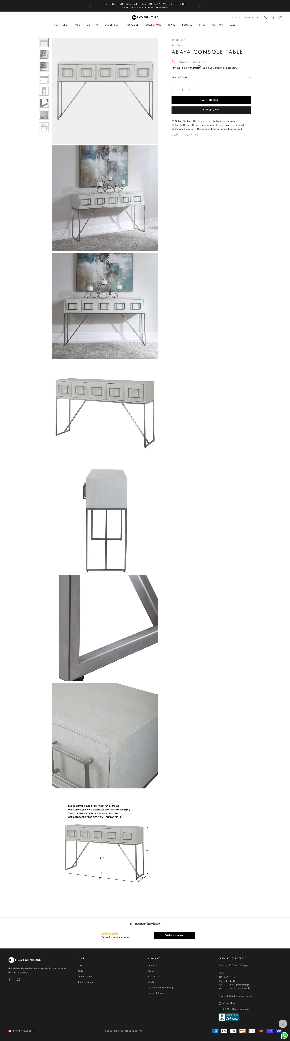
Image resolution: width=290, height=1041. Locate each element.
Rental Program (85, 982)
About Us (152, 965)
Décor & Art (113, 24)
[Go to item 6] (44, 103)
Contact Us (153, 976)
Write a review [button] (174, 935)
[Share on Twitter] (186, 135)
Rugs (77, 24)
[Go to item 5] (44, 91)
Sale (233, 24)
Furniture (60, 24)
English (250, 17)
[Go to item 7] (44, 115)
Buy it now (211, 110)
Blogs (151, 971)
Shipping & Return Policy (160, 987)
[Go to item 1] (44, 42)
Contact (217, 24)
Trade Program (85, 976)
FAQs (151, 982)
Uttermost (178, 40)
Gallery (81, 971)
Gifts (202, 24)
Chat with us (229, 1003)
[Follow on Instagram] (18, 979)
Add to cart (211, 100)
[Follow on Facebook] (9, 979)
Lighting (92, 24)
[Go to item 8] (44, 127)
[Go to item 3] (44, 66)
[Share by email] (196, 135)
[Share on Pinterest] (191, 135)
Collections (153, 24)
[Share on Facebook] (182, 135)
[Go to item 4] (44, 79)
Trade (171, 24)
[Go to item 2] (44, 54)
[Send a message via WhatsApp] (284, 1035)
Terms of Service (156, 993)
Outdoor (133, 24)
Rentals (187, 24)
